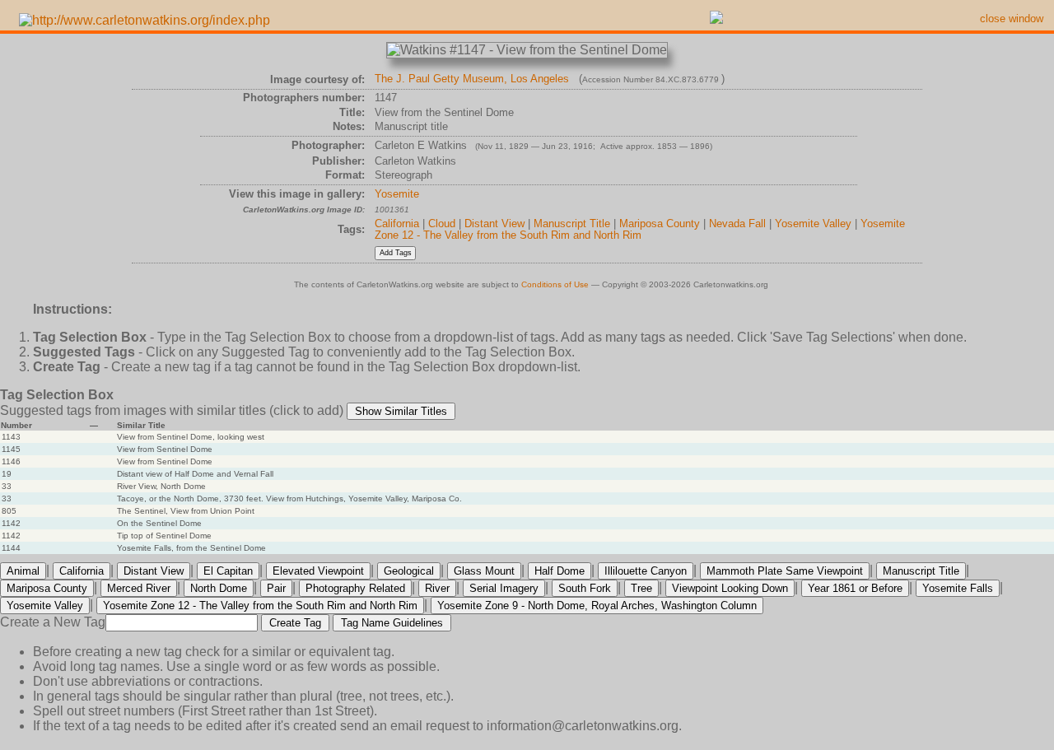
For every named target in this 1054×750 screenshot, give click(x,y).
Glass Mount (484, 571)
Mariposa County (659, 223)
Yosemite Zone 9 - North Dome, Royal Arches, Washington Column (597, 605)
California (397, 223)
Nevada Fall (737, 223)
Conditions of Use (555, 284)
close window (1011, 18)
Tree (641, 588)
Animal (23, 571)
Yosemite (397, 194)
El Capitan (228, 571)
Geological (409, 571)
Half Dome (559, 571)
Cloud (441, 223)
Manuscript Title (572, 223)
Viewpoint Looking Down (730, 588)
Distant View (494, 223)
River (437, 588)
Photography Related (355, 588)
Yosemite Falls (957, 588)
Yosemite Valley (813, 223)
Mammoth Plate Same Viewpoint (785, 571)
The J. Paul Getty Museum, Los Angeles (472, 78)
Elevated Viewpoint (318, 571)
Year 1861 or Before (855, 588)
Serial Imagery (504, 588)
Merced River (138, 588)
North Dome (218, 588)
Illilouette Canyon (645, 571)
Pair (276, 588)
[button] (401, 411)
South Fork (584, 588)
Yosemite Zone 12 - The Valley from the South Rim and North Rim (640, 229)
